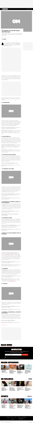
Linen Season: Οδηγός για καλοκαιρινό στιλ (4, 371)
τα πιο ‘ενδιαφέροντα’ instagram (9, 253)
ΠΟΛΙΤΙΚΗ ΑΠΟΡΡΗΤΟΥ (23, 417)
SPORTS (4, 396)
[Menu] (1, 9)
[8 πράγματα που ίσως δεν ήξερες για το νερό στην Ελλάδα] (28, 367)
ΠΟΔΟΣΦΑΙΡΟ (3, 404)
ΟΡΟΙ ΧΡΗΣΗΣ (18, 417)
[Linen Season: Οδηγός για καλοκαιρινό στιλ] (5, 367)
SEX (2, 29)
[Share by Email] (5, 39)
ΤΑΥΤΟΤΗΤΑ (12, 417)
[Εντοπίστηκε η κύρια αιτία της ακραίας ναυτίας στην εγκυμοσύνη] (12, 383)
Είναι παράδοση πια (4, 269)
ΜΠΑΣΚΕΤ (18, 404)
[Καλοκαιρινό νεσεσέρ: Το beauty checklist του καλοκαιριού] (12, 367)
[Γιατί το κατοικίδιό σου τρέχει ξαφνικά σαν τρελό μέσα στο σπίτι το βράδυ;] (20, 383)
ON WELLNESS (7, 379)
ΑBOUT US (15, 417)
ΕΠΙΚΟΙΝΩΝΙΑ (8, 417)
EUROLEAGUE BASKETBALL (11, 404)
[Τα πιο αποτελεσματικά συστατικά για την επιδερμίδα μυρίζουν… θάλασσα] (28, 383)
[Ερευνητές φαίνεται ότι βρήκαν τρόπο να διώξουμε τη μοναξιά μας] (5, 383)
